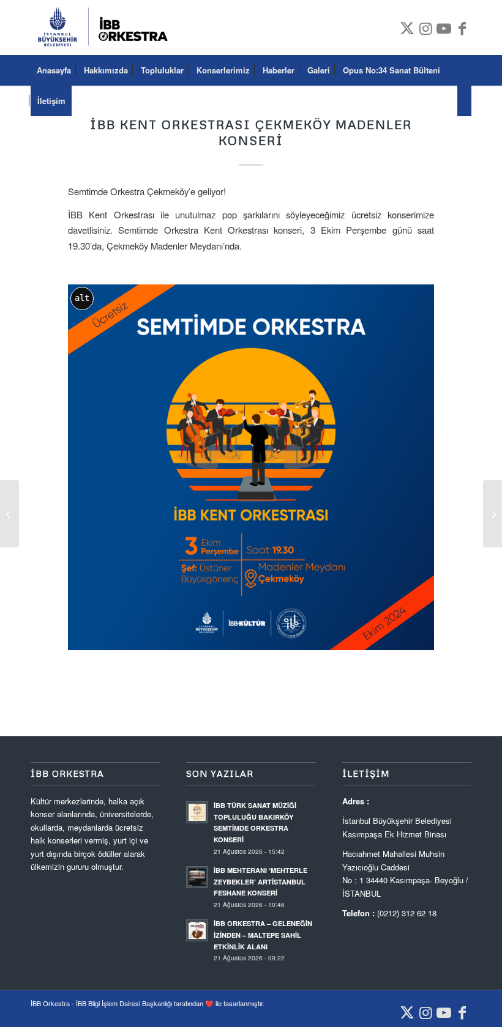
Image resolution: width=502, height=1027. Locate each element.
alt (82, 298)
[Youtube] (444, 27)
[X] (407, 27)
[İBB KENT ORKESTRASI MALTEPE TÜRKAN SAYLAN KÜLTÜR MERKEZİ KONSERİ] (9, 513)
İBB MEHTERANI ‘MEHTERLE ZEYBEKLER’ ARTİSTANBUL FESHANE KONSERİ (260, 882)
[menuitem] (54, 70)
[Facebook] (462, 27)
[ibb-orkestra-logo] (107, 27)
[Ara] (464, 101)
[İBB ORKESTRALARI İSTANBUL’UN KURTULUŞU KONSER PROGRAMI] (492, 513)
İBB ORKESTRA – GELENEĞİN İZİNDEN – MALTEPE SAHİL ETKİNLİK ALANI (263, 935)
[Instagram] (425, 27)
